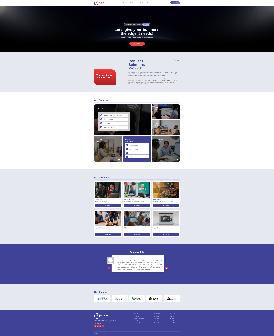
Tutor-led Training (133, 149)
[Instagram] (98, 326)
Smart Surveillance (108, 119)
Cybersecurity (106, 123)
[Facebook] (95, 326)
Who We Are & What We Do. (104, 76)
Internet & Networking (108, 127)
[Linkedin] (100, 326)
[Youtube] (103, 326)
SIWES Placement (133, 157)
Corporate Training (133, 145)
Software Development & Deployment (112, 115)
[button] (126, 3)
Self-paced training (133, 153)
